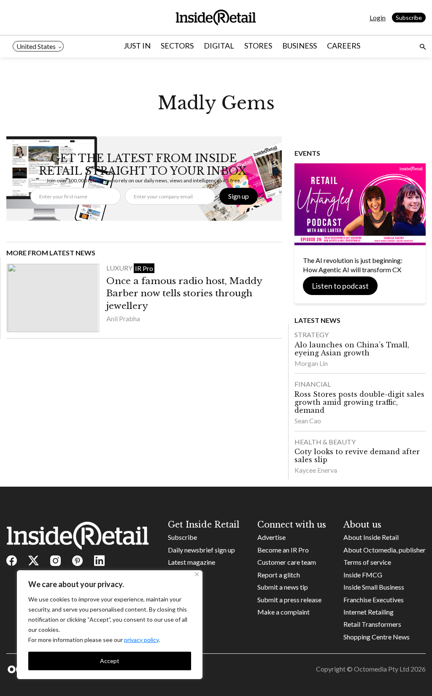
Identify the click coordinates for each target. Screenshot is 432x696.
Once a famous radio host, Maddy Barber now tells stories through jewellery (184, 293)
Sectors (177, 45)
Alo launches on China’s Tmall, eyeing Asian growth (351, 349)
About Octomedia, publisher (384, 550)
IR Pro (144, 268)
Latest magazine (191, 562)
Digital (219, 45)
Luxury (120, 268)
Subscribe (409, 17)
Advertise (271, 537)
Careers (343, 45)
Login (378, 18)
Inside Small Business (373, 587)
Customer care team (286, 562)
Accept (109, 660)
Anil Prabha (123, 318)
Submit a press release (289, 600)
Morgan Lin (311, 363)
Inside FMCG (362, 575)
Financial (312, 384)
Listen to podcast (340, 285)
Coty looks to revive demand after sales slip (357, 455)
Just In (137, 45)
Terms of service (367, 562)
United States (36, 46)
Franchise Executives (373, 600)
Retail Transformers (372, 624)
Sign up (238, 196)
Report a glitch (278, 575)
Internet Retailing (368, 612)
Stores (258, 45)
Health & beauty (325, 442)
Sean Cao (307, 421)
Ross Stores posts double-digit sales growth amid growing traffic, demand (359, 402)
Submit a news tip (282, 587)
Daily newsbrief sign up (201, 550)
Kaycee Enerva (315, 470)
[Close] (197, 574)
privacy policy (141, 639)
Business (299, 45)
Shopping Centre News (376, 637)
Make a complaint (283, 612)
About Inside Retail (371, 537)
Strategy (311, 334)
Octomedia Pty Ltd (381, 669)
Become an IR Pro (283, 550)
